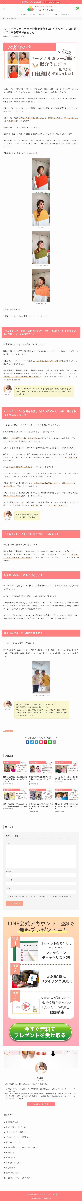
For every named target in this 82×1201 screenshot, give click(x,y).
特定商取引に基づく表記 (47, 1194)
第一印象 (10, 1157)
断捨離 (10, 1152)
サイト (8, 888)
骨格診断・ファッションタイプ (19, 1178)
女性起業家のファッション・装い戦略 (21, 1147)
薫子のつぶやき (13, 1173)
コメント (10, 843)
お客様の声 (9, 731)
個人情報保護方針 (32, 1194)
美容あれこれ (12, 1163)
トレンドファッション (16, 1127)
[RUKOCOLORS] (41, 8)
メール (9, 880)
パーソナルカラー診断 (16, 1132)
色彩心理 (10, 1168)
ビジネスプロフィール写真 (17, 1137)
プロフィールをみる (41, 1104)
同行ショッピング (14, 1142)
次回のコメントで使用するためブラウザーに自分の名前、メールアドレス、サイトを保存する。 (40, 896)
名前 (8, 871)
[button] (4, 8)
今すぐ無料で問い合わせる (52, 2)
